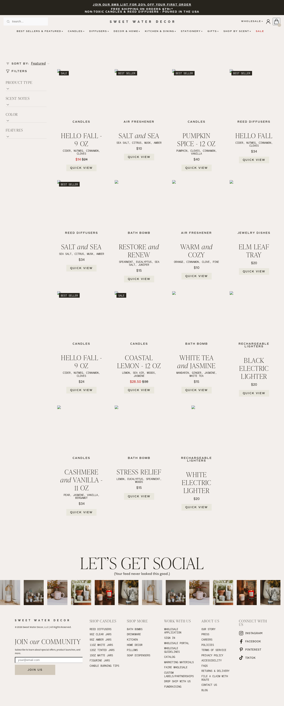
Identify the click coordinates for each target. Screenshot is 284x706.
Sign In (169, 637)
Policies (207, 644)
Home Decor (134, 644)
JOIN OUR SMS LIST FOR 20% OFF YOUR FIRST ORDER (142, 4)
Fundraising (172, 686)
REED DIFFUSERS (100, 629)
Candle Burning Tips (104, 665)
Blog (204, 690)
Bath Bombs (134, 629)
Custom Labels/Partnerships (179, 674)
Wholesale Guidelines (172, 650)
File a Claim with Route (215, 678)
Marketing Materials (179, 662)
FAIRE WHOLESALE (175, 667)
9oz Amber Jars (100, 639)
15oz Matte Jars (101, 655)
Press (205, 634)
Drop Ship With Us (177, 681)
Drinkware (134, 634)
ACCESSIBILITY (211, 660)
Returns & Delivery (215, 670)
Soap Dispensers (138, 655)
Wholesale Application (172, 630)
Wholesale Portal (176, 643)
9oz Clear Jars (100, 634)
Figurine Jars (100, 660)
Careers (206, 639)
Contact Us (209, 684)
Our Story (208, 629)
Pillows (132, 649)
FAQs (204, 665)
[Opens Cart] (276, 21)
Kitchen (132, 639)
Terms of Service (213, 649)
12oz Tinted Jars (102, 649)
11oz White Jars (101, 644)
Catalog (169, 656)
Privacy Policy (212, 655)
